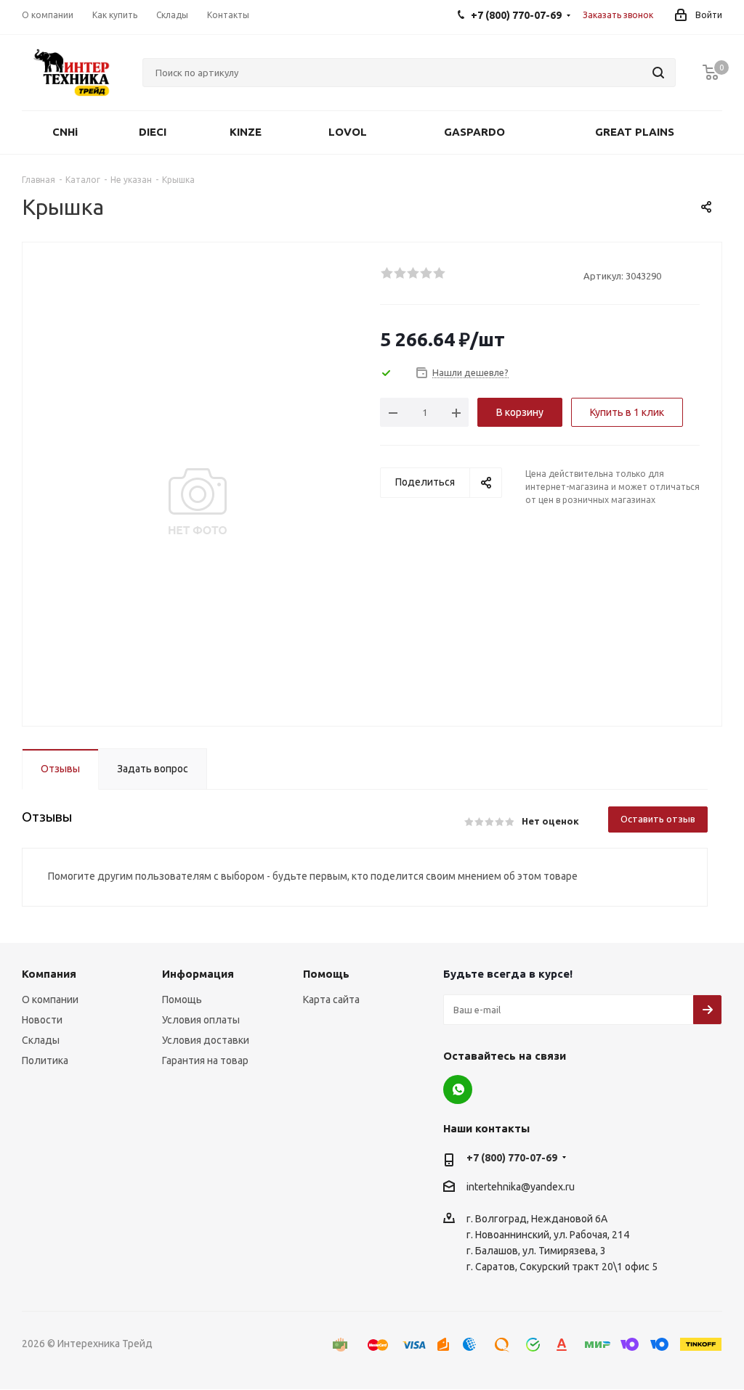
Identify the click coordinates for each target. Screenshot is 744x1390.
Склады (41, 1040)
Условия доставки (205, 1040)
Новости (42, 1020)
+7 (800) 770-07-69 (511, 1158)
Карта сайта (331, 999)
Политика (45, 1060)
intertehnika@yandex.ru (520, 1187)
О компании (50, 999)
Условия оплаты (201, 1020)
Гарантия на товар (205, 1060)
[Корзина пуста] (711, 73)
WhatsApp (457, 1089)
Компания (49, 974)
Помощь (182, 999)
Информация (198, 974)
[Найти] (658, 72)
